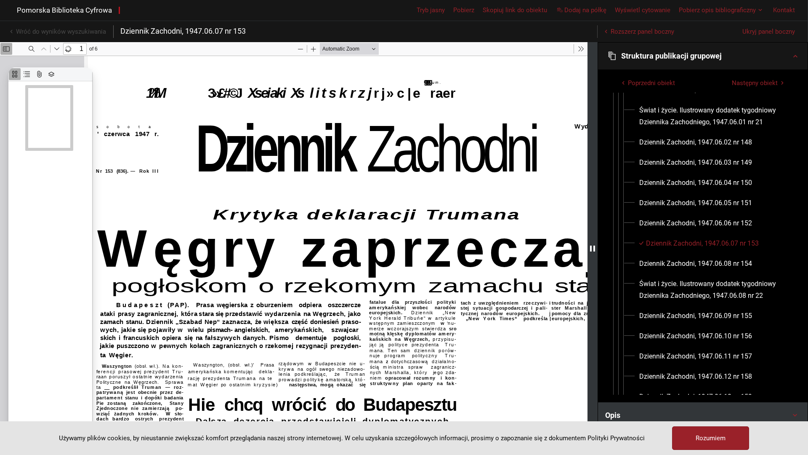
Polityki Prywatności (616, 438)
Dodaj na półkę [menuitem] (585, 10)
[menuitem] (713, 116)
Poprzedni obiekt (651, 83)
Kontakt (784, 10)
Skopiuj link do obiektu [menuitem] (515, 10)
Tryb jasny (431, 10)
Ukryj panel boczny (768, 31)
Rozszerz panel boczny (642, 31)
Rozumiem (711, 438)
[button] (703, 56)
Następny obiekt (755, 83)
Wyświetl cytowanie (642, 10)
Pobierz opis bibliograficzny (717, 10)
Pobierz (463, 10)
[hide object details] (592, 248)
